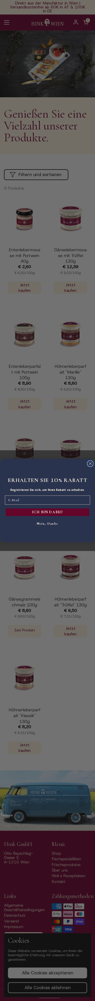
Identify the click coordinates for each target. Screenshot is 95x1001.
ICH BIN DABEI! (47, 512)
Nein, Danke (47, 523)
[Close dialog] (90, 463)
